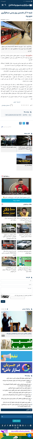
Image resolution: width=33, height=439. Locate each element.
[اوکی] (2, 425)
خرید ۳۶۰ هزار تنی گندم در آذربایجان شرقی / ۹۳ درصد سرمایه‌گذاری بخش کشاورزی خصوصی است (16, 405)
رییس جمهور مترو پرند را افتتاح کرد (8, 147)
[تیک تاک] (5, 425)
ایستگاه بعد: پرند (28, 165)
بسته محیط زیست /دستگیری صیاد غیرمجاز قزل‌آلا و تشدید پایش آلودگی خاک (17, 395)
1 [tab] (7, 309)
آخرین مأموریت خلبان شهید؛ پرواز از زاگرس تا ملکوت (19, 392)
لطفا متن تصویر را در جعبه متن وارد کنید (23, 295)
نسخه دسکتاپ (17, 421)
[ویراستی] (10, 425)
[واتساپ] (15, 428)
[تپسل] (2, 176)
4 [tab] (2, 309)
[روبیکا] (25, 425)
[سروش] (13, 425)
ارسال (3, 301)
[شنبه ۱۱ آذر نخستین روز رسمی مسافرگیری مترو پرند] (16, 33)
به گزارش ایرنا (29, 56)
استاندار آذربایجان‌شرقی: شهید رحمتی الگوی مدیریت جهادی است (17, 390)
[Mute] (5, 193)
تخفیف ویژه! (16, 201)
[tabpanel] (16, 324)
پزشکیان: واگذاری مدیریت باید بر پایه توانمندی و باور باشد (18, 334)
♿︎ (29, 435)
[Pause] (3, 193)
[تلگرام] (30, 425)
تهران (14, 102)
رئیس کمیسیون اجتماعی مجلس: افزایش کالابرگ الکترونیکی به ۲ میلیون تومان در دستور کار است (17, 385)
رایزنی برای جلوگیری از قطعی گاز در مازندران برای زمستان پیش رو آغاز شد (16, 399)
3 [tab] (3, 309)
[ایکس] (28, 425)
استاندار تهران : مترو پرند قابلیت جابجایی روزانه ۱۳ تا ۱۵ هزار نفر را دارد (25, 149)
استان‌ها (18, 102)
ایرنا (19, 5)
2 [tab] (5, 309)
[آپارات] (23, 425)
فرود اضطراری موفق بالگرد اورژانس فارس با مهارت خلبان (19, 378)
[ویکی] (18, 428)
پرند (30, 115)
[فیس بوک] (7, 425)
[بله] (20, 425)
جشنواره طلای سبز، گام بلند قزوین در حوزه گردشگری (19, 388)
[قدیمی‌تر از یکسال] (24, 140)
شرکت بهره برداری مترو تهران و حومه (13, 115)
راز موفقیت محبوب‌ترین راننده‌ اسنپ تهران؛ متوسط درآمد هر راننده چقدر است (17, 381)
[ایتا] (15, 425)
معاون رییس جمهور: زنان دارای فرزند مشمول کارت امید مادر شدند (17, 402)
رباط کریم (25, 115)
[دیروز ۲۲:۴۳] (16, 321)
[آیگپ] (18, 425)
